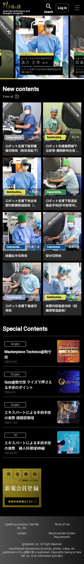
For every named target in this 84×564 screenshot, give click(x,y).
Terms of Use (62, 524)
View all (8, 96)
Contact (21, 533)
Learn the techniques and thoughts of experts (16, 12)
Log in (62, 8)
